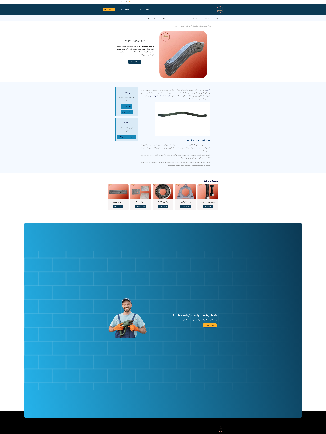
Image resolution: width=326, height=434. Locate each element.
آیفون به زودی (126, 112)
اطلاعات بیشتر (208, 206)
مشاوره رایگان (107, 9)
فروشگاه (121, 137)
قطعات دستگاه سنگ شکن (199, 26)
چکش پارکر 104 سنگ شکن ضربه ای (161, 96)
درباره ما (156, 19)
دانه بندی (194, 19)
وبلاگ (164, 19)
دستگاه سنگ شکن (207, 19)
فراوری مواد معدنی (175, 19)
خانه (217, 19)
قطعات (186, 19)
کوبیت (208, 90)
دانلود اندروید (127, 106)
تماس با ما (147, 19)
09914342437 (127, 9)
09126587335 (144, 9)
